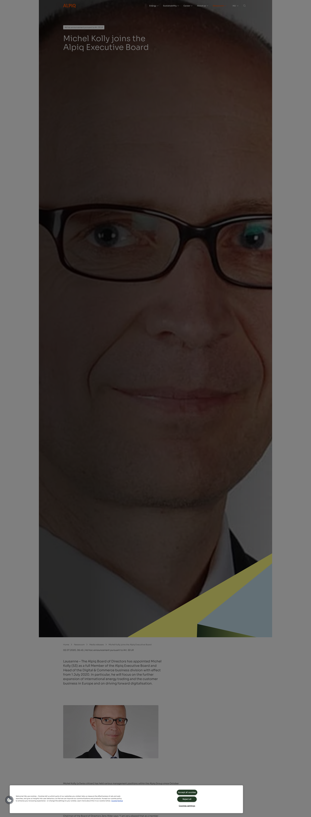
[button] (9, 800)
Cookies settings (187, 806)
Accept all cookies (187, 792)
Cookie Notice (117, 801)
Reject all (187, 799)
